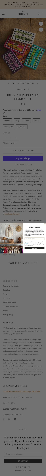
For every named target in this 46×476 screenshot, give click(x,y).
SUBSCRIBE (34, 248)
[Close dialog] (45, 223)
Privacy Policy (26, 243)
